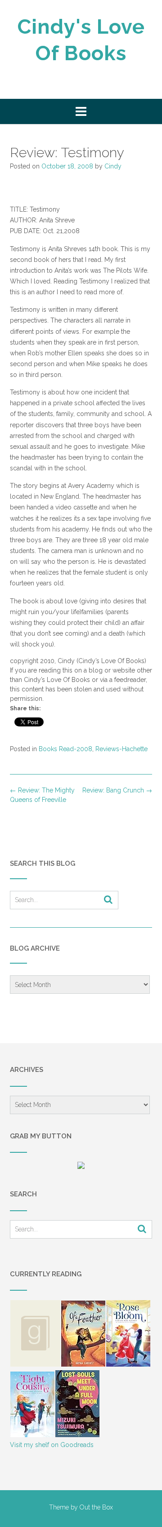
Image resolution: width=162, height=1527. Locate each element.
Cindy (113, 166)
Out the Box (96, 1507)
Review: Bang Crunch (117, 790)
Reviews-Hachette (121, 748)
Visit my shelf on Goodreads (52, 1444)
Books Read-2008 (65, 748)
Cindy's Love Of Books (81, 40)
